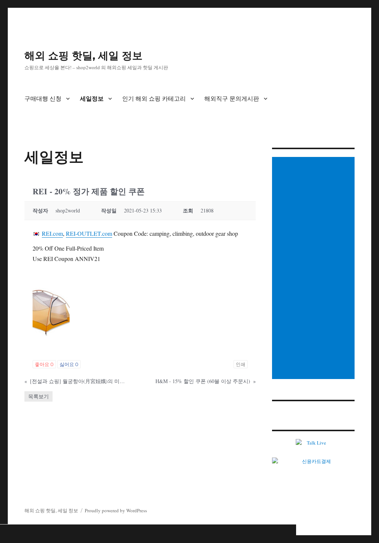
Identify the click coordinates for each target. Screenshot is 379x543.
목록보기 (38, 396)
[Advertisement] (314, 269)
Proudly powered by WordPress (116, 510)
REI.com (52, 233)
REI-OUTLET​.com (89, 233)
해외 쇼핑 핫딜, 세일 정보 (83, 55)
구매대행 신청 (42, 98)
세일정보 (92, 98)
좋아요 (44, 364)
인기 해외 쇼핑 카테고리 (154, 98)
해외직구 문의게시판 (231, 98)
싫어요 (69, 364)
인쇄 (240, 364)
